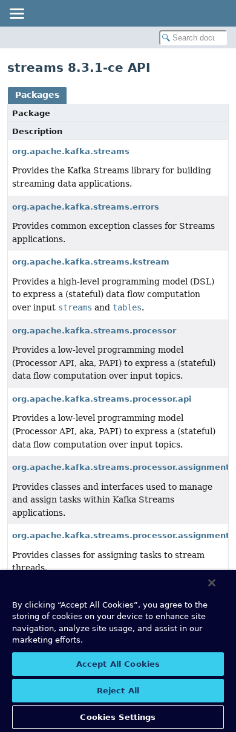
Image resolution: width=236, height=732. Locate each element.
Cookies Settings (118, 717)
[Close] (211, 582)
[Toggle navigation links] (16, 13)
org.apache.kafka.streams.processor (94, 330)
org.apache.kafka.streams (70, 151)
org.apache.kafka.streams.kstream (90, 261)
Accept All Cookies (118, 664)
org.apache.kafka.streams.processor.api (101, 398)
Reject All (118, 690)
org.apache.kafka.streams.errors (85, 206)
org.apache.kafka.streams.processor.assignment (120, 467)
